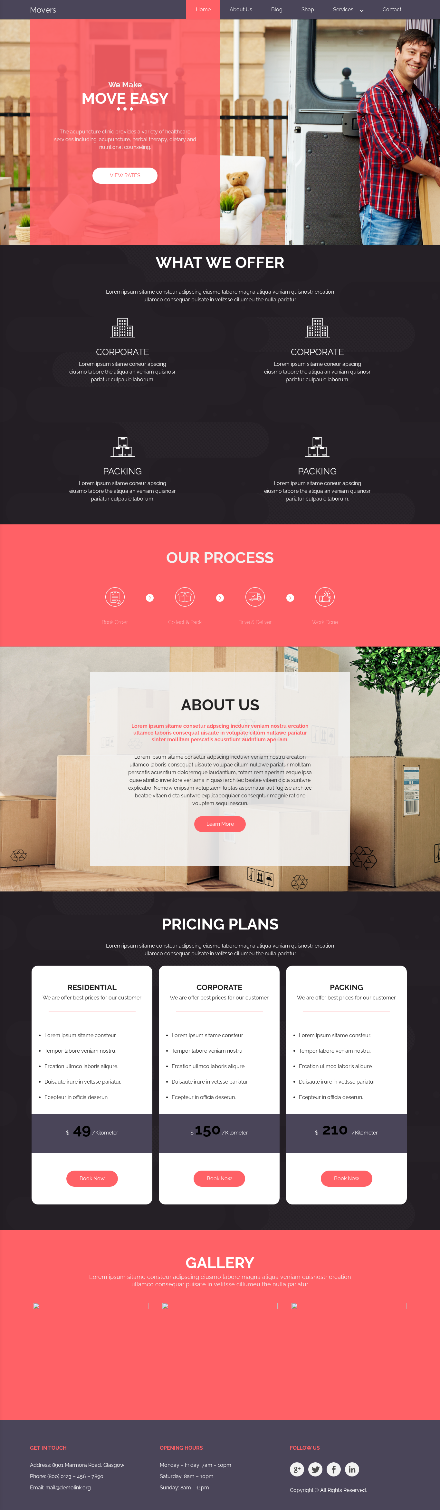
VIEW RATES (125, 175)
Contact (392, 9)
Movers (43, 10)
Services (343, 9)
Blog (276, 9)
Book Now (92, 1178)
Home (203, 9)
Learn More (220, 824)
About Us (241, 9)
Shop (307, 9)
